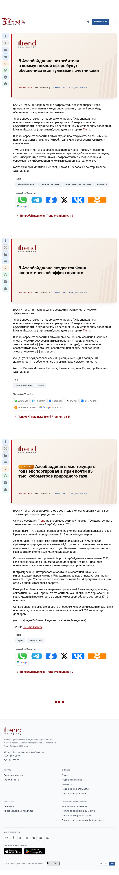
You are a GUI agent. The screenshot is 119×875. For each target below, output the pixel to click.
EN (101, 863)
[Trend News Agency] (12, 731)
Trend (86, 129)
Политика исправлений (74, 793)
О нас (65, 775)
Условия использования (74, 806)
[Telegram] (34, 838)
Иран (20, 640)
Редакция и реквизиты (73, 779)
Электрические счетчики (78, 184)
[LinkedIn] (40, 838)
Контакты (67, 784)
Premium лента (11, 779)
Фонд (41, 385)
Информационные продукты (18, 811)
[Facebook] (13, 838)
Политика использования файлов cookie (82, 820)
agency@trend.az (11, 759)
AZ (106, 863)
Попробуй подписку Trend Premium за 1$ (46, 215)
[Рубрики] (113, 22)
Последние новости (14, 775)
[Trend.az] (13, 21)
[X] (20, 838)
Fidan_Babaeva (34, 627)
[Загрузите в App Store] (13, 851)
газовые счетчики (50, 184)
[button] (5, 36)
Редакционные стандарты (75, 789)
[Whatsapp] (6, 838)
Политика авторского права (76, 815)
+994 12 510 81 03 (12, 756)
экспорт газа (35, 640)
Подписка (9, 806)
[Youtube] (27, 838)
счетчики (102, 184)
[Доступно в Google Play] (34, 851)
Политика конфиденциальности (78, 811)
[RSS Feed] (47, 838)
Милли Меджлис (26, 184)
